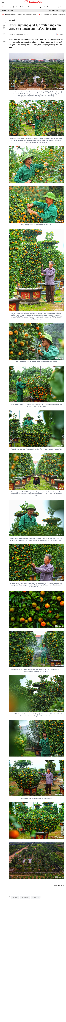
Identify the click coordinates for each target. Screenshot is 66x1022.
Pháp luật (53, 7)
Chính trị (8, 7)
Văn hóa (32, 7)
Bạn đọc (59, 7)
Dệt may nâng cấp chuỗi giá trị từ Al (51, 15)
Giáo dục (39, 7)
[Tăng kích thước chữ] (4, 27)
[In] (4, 41)
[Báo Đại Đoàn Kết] (33, 2)
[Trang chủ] (3, 7)
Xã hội (21, 7)
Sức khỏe (45, 7)
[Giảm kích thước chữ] (4, 23)
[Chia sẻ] (64, 1020)
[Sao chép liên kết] (3, 37)
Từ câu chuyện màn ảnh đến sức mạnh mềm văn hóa (19, 15)
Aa (4, 25)
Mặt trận (15, 7)
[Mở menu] (2, 2)
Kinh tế (26, 7)
